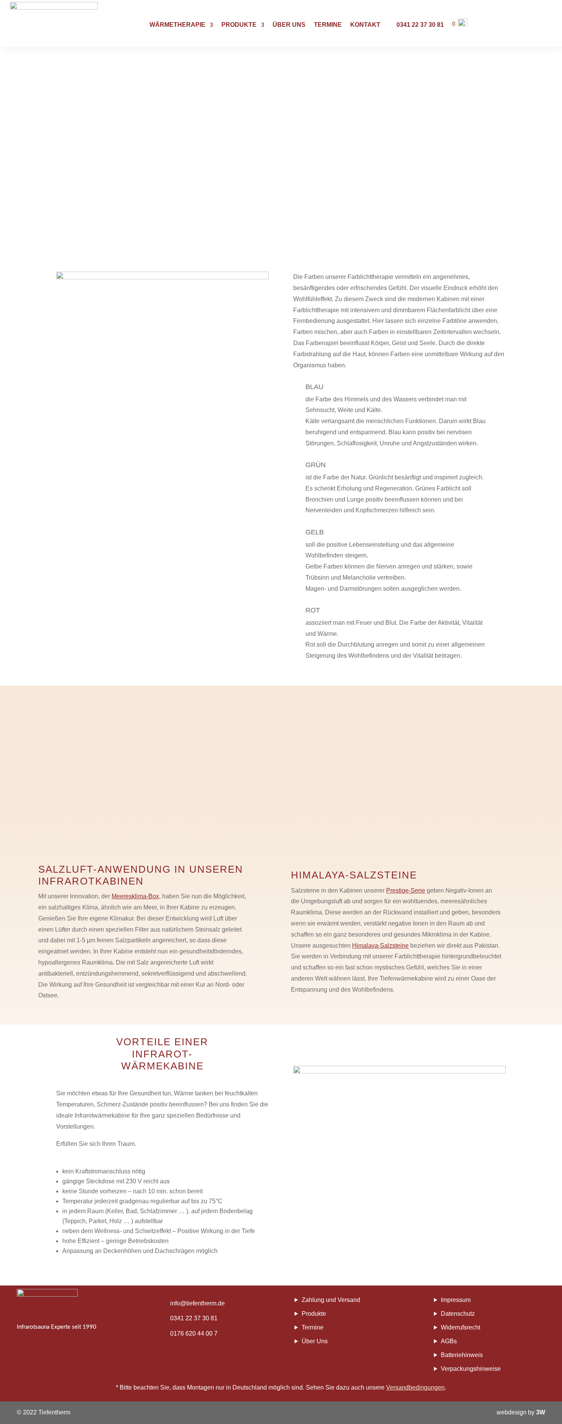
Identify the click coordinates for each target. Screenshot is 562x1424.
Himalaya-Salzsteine (380, 945)
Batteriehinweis (462, 1355)
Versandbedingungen (415, 1387)
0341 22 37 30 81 (194, 1318)
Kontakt (365, 25)
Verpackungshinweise (471, 1368)
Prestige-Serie (405, 890)
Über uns (289, 25)
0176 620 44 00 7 (194, 1333)
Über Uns (315, 1341)
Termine (328, 25)
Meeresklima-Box (135, 896)
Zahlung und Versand (331, 1300)
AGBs (449, 1341)
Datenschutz (458, 1313)
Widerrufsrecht (460, 1327)
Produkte (239, 25)
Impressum (456, 1300)
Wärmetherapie (177, 25)
